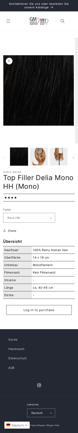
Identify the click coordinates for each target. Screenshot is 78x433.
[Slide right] (73, 157)
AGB (11, 367)
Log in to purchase (39, 310)
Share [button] (12, 230)
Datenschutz (17, 358)
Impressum (16, 349)
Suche (12, 339)
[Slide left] (4, 157)
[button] (8, 21)
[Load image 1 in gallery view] (19, 156)
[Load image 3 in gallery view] (59, 156)
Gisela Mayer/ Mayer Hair (44, 425)
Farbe (7, 209)
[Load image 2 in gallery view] (39, 156)
